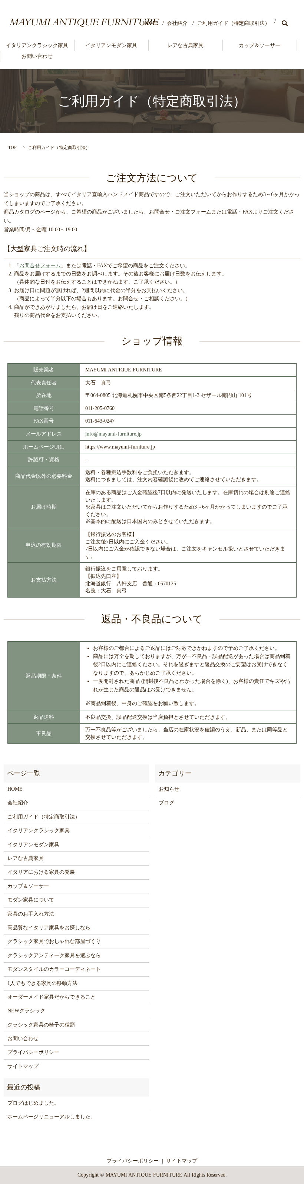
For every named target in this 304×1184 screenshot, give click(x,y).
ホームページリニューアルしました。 (51, 1116)
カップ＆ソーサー (259, 45)
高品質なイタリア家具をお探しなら (48, 927)
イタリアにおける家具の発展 (41, 872)
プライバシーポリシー (33, 1052)
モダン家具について (30, 900)
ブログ (166, 803)
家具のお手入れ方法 (30, 914)
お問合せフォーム (40, 265)
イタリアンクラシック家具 (37, 45)
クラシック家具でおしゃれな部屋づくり (54, 941)
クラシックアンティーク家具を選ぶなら (54, 955)
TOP (12, 147)
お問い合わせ (37, 56)
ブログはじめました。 (33, 1103)
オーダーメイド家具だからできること (51, 997)
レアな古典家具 (185, 45)
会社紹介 (177, 23)
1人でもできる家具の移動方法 (42, 983)
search (284, 23)
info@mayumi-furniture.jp (113, 434)
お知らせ (169, 789)
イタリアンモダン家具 (111, 45)
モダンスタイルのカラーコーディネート (54, 969)
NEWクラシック (26, 1010)
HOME (150, 23)
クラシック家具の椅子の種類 (41, 1025)
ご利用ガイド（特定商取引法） (233, 23)
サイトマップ (23, 1066)
